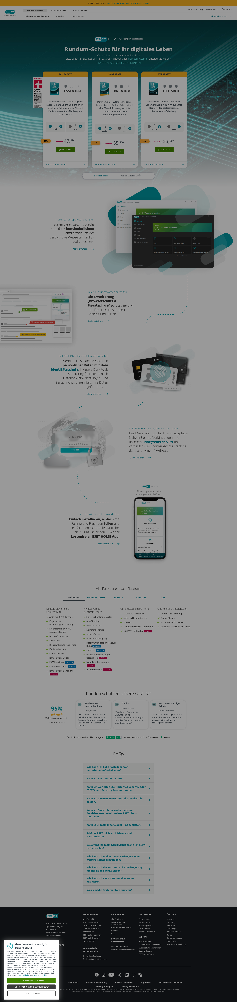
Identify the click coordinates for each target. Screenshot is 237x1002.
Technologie (172, 928)
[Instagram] (103, 976)
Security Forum (145, 951)
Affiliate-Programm (147, 931)
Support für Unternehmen (150, 948)
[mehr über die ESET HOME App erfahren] (117, 545)
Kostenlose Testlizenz (92, 956)
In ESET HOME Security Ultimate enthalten (83, 356)
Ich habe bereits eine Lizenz (95, 959)
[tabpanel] (118, 643)
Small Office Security (92, 925)
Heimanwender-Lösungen (37, 16)
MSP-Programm (146, 925)
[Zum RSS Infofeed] (140, 976)
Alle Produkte (89, 919)
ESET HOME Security (92, 922)
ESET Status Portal (146, 954)
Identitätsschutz (64, 369)
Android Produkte (91, 928)
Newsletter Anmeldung (176, 944)
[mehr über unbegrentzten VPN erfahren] (148, 459)
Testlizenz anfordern (119, 946)
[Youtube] (111, 976)
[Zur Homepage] (52, 916)
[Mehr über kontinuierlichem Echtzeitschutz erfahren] (91, 250)
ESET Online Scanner (92, 935)
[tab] (74, 598)
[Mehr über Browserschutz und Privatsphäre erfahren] (107, 322)
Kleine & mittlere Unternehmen (118, 923)
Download (60, 16)
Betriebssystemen (138, 59)
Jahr (75, 129)
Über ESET (192, 9)
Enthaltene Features (56, 164)
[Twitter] (119, 976)
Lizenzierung (88, 931)
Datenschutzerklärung (42, 975)
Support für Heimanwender (150, 944)
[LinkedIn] (126, 976)
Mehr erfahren (80, 248)
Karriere (170, 935)
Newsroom (171, 925)
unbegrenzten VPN (158, 442)
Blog (201, 9)
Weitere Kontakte (53, 935)
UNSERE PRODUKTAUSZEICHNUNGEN (118, 63)
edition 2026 (137, 39)
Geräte (55, 129)
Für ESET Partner (80, 10)
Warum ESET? (78, 16)
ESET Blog (171, 922)
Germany (228, 9)
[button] (50, 126)
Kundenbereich (220, 16)
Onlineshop (213, 9)
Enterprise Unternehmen (121, 927)
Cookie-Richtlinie (24, 975)
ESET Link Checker (91, 938)
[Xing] (133, 976)
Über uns (170, 919)
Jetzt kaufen (65, 149)
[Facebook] (96, 976)
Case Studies (172, 941)
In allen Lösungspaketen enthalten (74, 220)
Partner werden (145, 919)
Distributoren (144, 928)
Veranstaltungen (174, 931)
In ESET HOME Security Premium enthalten (153, 428)
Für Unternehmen (58, 10)
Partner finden (145, 922)
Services (114, 930)
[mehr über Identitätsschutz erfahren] (105, 395)
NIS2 (113, 933)
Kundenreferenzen (174, 938)
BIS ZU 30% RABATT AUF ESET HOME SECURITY (128, 3)
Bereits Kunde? (145, 941)
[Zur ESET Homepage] (10, 13)
